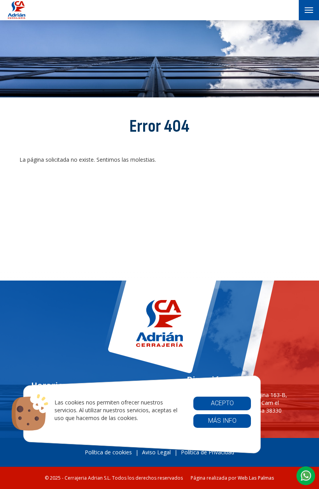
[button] (305, 475)
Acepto (221, 403)
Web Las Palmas (256, 478)
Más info (222, 420)
